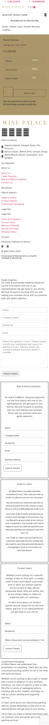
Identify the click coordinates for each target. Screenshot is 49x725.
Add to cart (29, 93)
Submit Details (10, 373)
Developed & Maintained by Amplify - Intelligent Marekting (19, 257)
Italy (20, 26)
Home (5, 26)
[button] (44, 7)
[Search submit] (45, 15)
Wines (13, 26)
